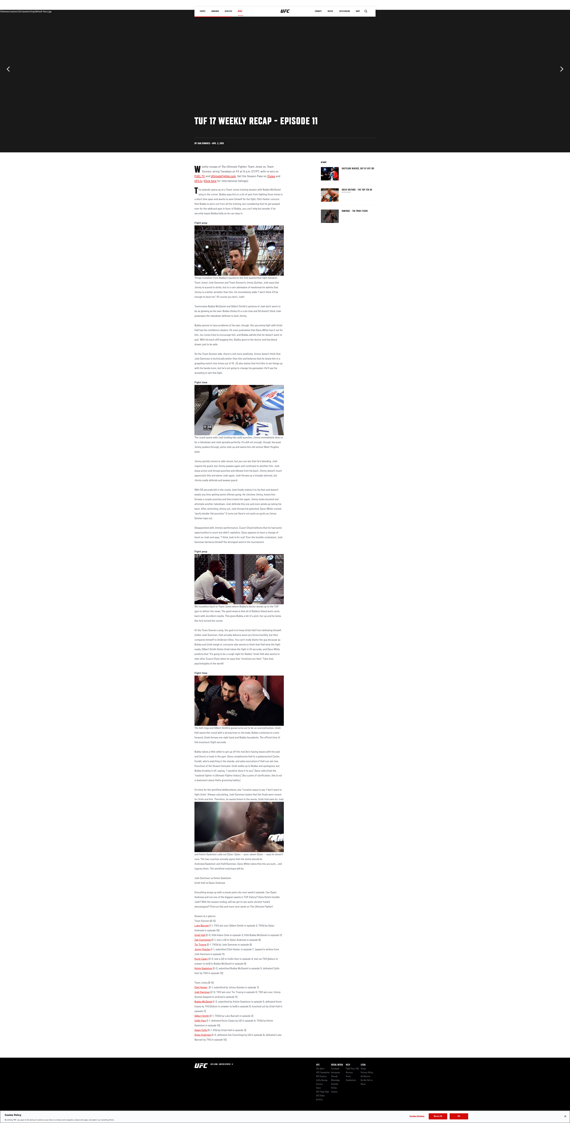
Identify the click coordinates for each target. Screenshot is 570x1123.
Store (318, 1088)
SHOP (358, 11)
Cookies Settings (417, 1116)
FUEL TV (199, 176)
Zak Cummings (202, 940)
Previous (9, 69)
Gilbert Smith (201, 1016)
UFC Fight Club (322, 1092)
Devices (349, 1072)
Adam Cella (200, 1030)
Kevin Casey (201, 959)
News (240, 11)
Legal (363, 1065)
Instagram (335, 1072)
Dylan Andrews (202, 1035)
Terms (363, 1068)
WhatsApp (335, 1080)
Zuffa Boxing (344, 11)
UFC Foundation (323, 1072)
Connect (318, 11)
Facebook (335, 1068)
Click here (210, 181)
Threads (334, 1076)
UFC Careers (321, 1076)
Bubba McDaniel (203, 1001)
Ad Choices (365, 1076)
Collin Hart (200, 1020)
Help (348, 1065)
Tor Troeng (200, 944)
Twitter (334, 1092)
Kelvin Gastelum (203, 968)
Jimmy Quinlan (202, 949)
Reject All (438, 1116)
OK (459, 1116)
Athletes (228, 11)
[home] (285, 11)
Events (202, 11)
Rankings (215, 11)
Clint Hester (201, 987)
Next (560, 69)
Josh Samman (202, 992)
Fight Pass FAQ (352, 1068)
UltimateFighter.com (223, 176)
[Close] (565, 1116)
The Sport (320, 1068)
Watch (330, 11)
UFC (317, 1065)
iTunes (271, 176)
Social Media (337, 1065)
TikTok (334, 1088)
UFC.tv (198, 181)
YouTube (334, 1084)
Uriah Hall (199, 935)
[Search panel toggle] (366, 11)
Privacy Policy (367, 1072)
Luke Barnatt (201, 925)
